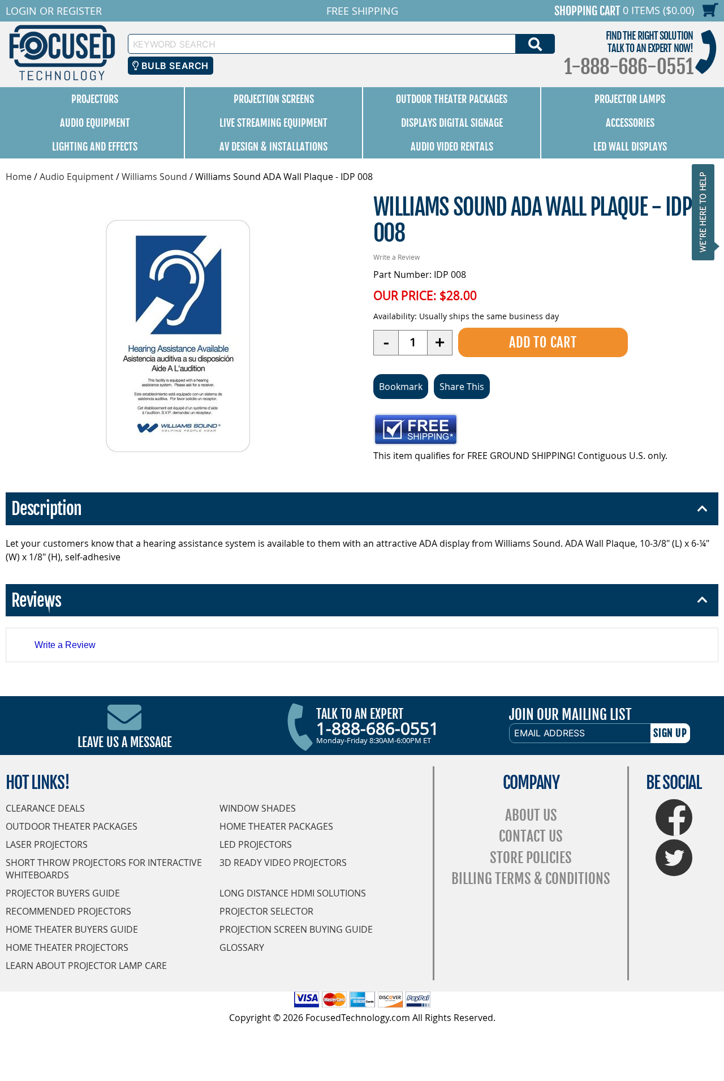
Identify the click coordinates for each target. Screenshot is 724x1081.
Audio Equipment (95, 123)
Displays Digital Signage (452, 123)
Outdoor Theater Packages (451, 99)
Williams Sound (154, 176)
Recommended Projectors (68, 911)
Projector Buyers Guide (63, 893)
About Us (531, 815)
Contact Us (531, 836)
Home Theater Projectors (67, 947)
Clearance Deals (45, 808)
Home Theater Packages (276, 826)
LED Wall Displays (630, 146)
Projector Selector (266, 911)
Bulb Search (173, 65)
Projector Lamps (629, 99)
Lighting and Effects (94, 146)
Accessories (630, 123)
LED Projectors (255, 844)
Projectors (94, 99)
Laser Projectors (47, 844)
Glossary (241, 947)
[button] (706, 212)
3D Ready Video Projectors (283, 862)
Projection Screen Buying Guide (296, 929)
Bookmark (401, 386)
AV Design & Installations (273, 146)
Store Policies (531, 857)
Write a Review (396, 256)
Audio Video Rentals (452, 146)
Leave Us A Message (124, 742)
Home (19, 176)
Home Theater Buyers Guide (72, 929)
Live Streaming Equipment (273, 123)
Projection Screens (274, 99)
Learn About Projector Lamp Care (86, 965)
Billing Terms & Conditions (530, 878)
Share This (461, 386)
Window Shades (257, 808)
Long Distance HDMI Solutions (292, 893)
